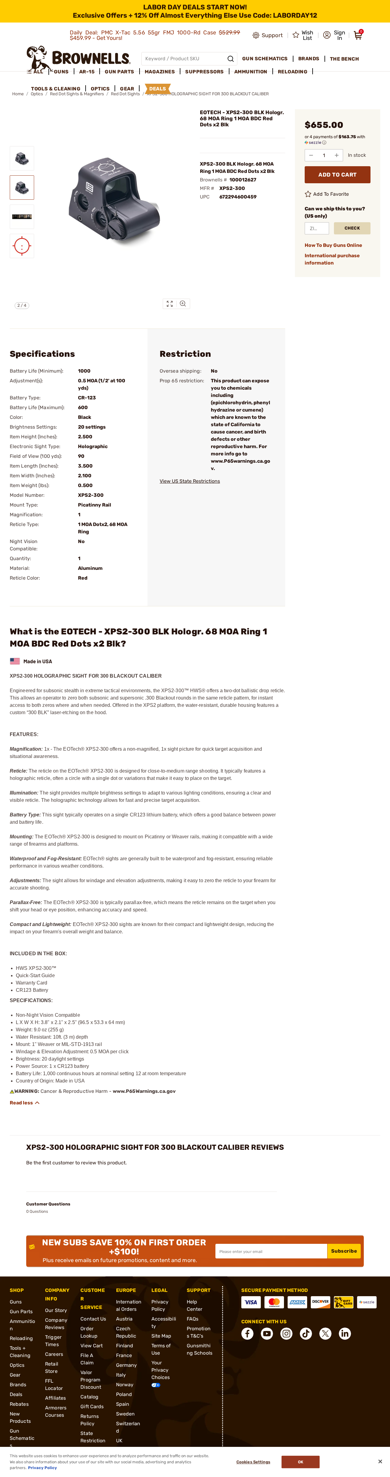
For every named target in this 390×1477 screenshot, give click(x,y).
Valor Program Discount (90, 1380)
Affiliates (55, 1398)
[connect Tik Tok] (306, 1334)
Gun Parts (21, 1311)
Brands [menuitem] (309, 58)
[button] (334, 35)
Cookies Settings (253, 1462)
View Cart (91, 1346)
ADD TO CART (337, 174)
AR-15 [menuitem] (87, 72)
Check (352, 228)
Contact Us (93, 1319)
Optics (17, 1365)
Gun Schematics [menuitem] (265, 58)
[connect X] (325, 1334)
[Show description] (25, 1103)
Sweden (125, 1414)
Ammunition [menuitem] (251, 72)
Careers (54, 1354)
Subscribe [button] (344, 1251)
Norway (125, 1385)
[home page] (78, 59)
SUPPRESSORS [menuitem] (204, 72)
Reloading (21, 1338)
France (124, 1355)
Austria (124, 1319)
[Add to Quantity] (337, 155)
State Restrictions (92, 1440)
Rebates (19, 1404)
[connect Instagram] (286, 1334)
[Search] (230, 58)
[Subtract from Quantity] (311, 155)
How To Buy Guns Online (333, 245)
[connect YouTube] (267, 1334)
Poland (124, 1394)
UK (119, 1441)
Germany (126, 1365)
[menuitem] (37, 71)
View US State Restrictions (190, 481)
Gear (15, 1375)
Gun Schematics (22, 1438)
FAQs (192, 1319)
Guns (16, 1302)
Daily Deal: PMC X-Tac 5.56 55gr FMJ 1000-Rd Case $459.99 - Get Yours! (155, 35)
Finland (124, 1346)
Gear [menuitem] (127, 89)
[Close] (380, 1461)
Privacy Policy (42, 1467)
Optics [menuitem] (100, 89)
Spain (122, 1404)
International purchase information (332, 259)
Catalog (89, 1397)
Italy (121, 1375)
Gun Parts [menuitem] (119, 72)
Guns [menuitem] (61, 72)
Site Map (161, 1336)
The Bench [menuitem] (344, 59)
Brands (18, 1385)
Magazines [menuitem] (160, 72)
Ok (300, 1462)
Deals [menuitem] (157, 89)
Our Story (56, 1310)
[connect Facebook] (247, 1334)
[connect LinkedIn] (345, 1334)
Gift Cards (92, 1406)
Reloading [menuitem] (293, 72)
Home (18, 93)
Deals (16, 1394)
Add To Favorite (331, 194)
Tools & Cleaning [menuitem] (55, 89)
